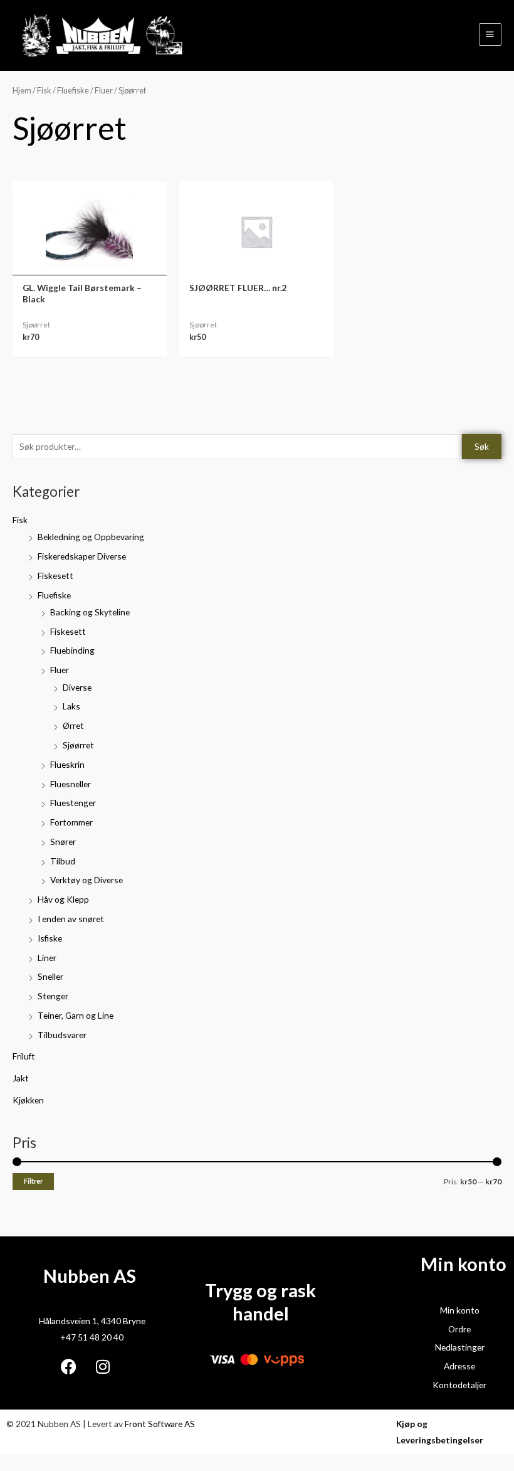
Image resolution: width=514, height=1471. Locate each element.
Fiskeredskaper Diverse (82, 556)
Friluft (24, 1056)
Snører (63, 841)
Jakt (21, 1078)
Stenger (53, 995)
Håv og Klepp (63, 899)
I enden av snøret (71, 918)
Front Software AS (160, 1423)
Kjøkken (28, 1100)
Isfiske (50, 938)
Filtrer (33, 1181)
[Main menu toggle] (490, 34)
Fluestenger (73, 802)
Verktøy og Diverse (86, 879)
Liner (47, 957)
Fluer (59, 669)
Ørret (73, 725)
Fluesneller (70, 783)
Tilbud (62, 861)
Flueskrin (67, 764)
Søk (482, 446)
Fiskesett (55, 575)
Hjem (22, 90)
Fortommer (71, 822)
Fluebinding (72, 650)
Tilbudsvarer (62, 1034)
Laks (71, 706)
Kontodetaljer (459, 1384)
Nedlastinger (460, 1347)
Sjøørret (78, 745)
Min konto (460, 1310)
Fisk (20, 519)
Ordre (459, 1329)
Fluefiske (54, 595)
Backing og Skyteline (90, 612)
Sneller (50, 976)
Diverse (77, 687)
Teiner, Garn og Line (75, 1015)
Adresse (459, 1366)
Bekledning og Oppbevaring (91, 536)
